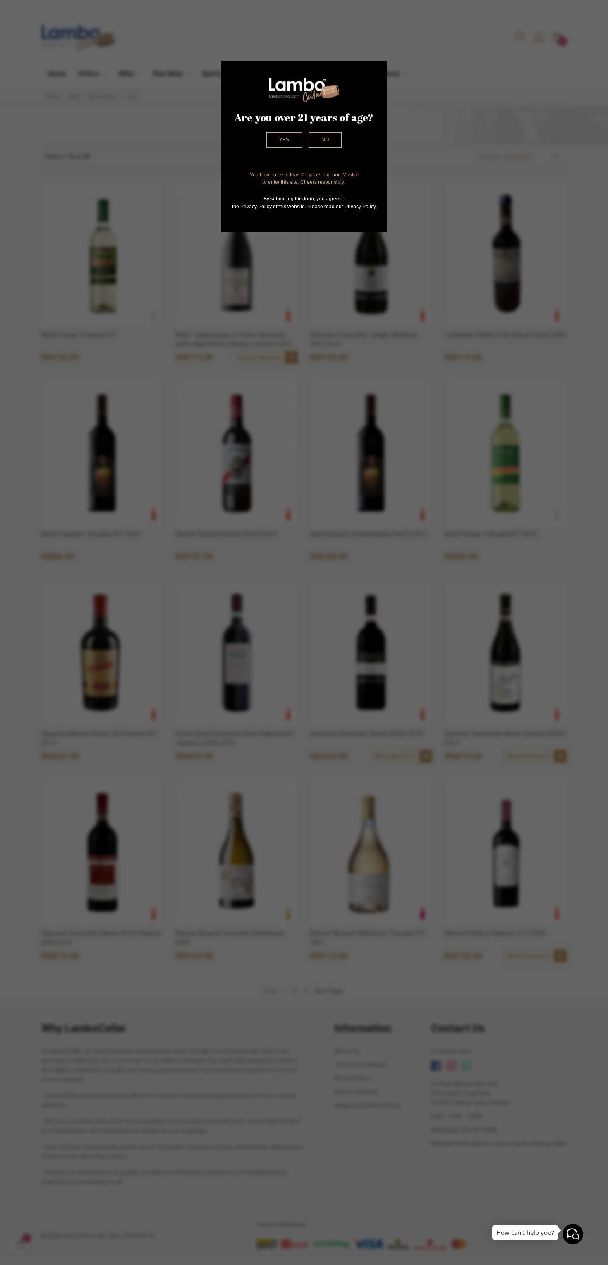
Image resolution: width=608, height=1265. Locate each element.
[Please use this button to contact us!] (573, 1234)
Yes (284, 140)
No (325, 140)
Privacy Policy (360, 207)
